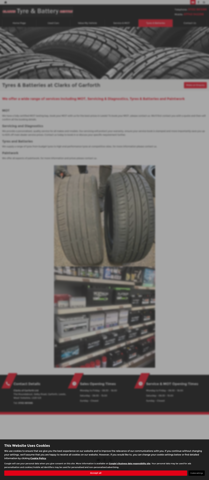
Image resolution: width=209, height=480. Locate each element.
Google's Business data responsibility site (129, 463)
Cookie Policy (38, 458)
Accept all (95, 473)
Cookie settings (196, 473)
